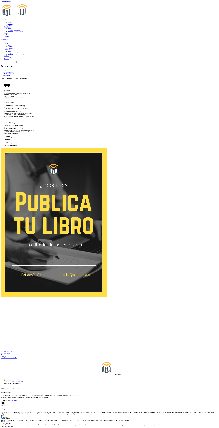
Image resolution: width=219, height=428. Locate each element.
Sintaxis (10, 51)
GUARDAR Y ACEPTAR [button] (8, 426)
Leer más (14, 400)
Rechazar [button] (8, 400)
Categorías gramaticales (14, 53)
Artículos (10, 48)
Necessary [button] (3, 415)
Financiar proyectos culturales (9, 358)
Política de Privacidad (6, 351)
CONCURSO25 (8, 57)
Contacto (6, 59)
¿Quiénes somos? (5, 355)
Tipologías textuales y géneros (16, 54)
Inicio (5, 42)
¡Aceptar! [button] (3, 400)
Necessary (5, 417)
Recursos (10, 46)
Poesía (6, 43)
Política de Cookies (6, 353)
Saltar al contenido (6, 1)
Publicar (6, 56)
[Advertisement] (109, 312)
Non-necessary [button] (5, 421)
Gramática (7, 49)
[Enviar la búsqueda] (17, 62)
